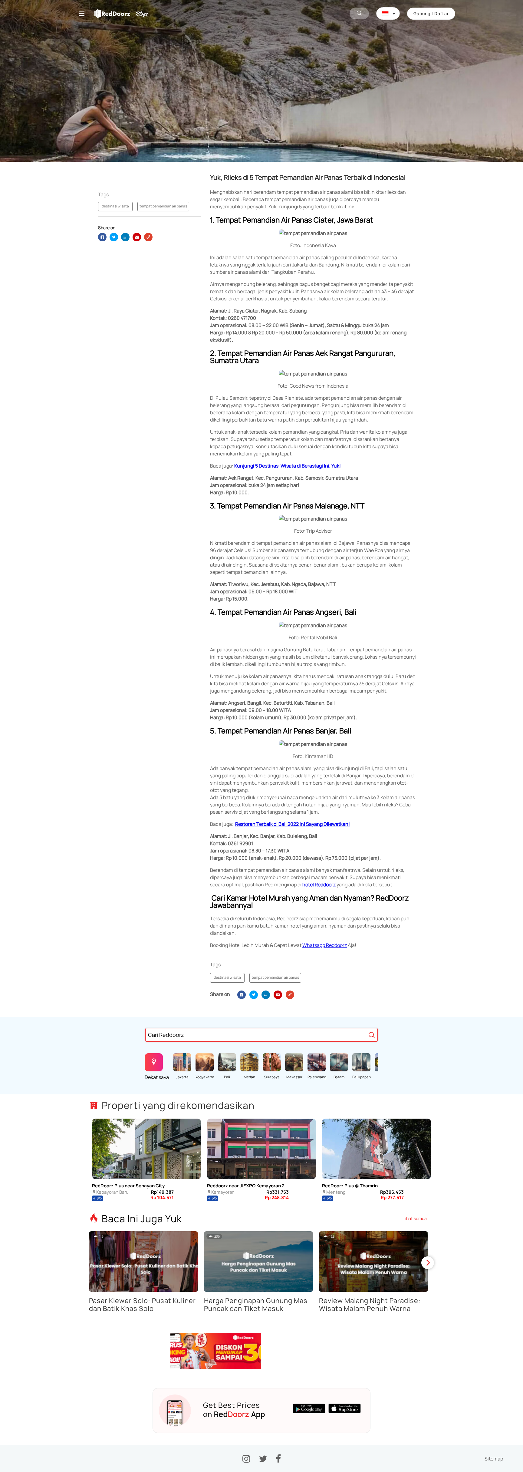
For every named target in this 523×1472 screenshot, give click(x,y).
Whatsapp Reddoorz (324, 945)
